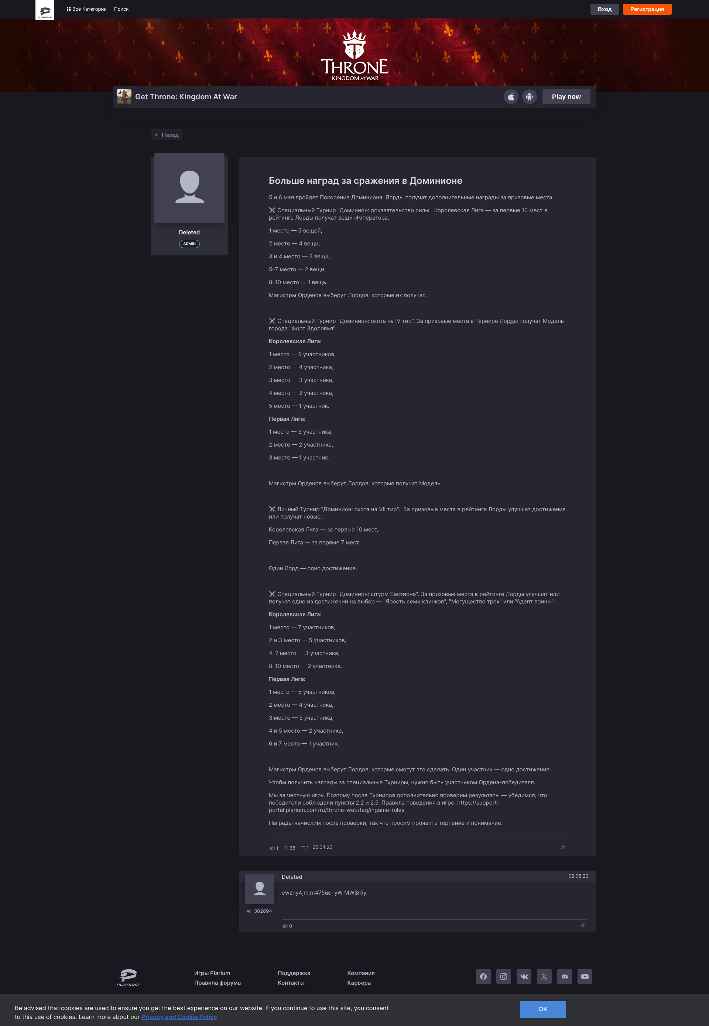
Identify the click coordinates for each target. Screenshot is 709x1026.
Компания (361, 973)
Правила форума (217, 982)
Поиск (121, 9)
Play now (566, 96)
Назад (170, 134)
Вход (605, 9)
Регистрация (647, 9)
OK (542, 1009)
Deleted (292, 876)
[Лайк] (272, 848)
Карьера (359, 982)
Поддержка (294, 973)
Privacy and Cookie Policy (180, 1016)
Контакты (291, 982)
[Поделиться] (562, 848)
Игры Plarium (212, 973)
